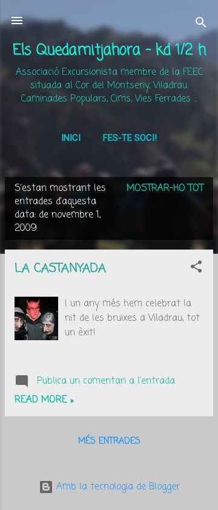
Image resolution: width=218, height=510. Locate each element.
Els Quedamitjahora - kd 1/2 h (109, 50)
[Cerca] (201, 24)
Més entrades (109, 441)
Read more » (44, 400)
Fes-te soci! (130, 137)
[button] (196, 269)
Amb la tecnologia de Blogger (116, 487)
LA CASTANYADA (60, 268)
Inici (71, 137)
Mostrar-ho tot (165, 188)
